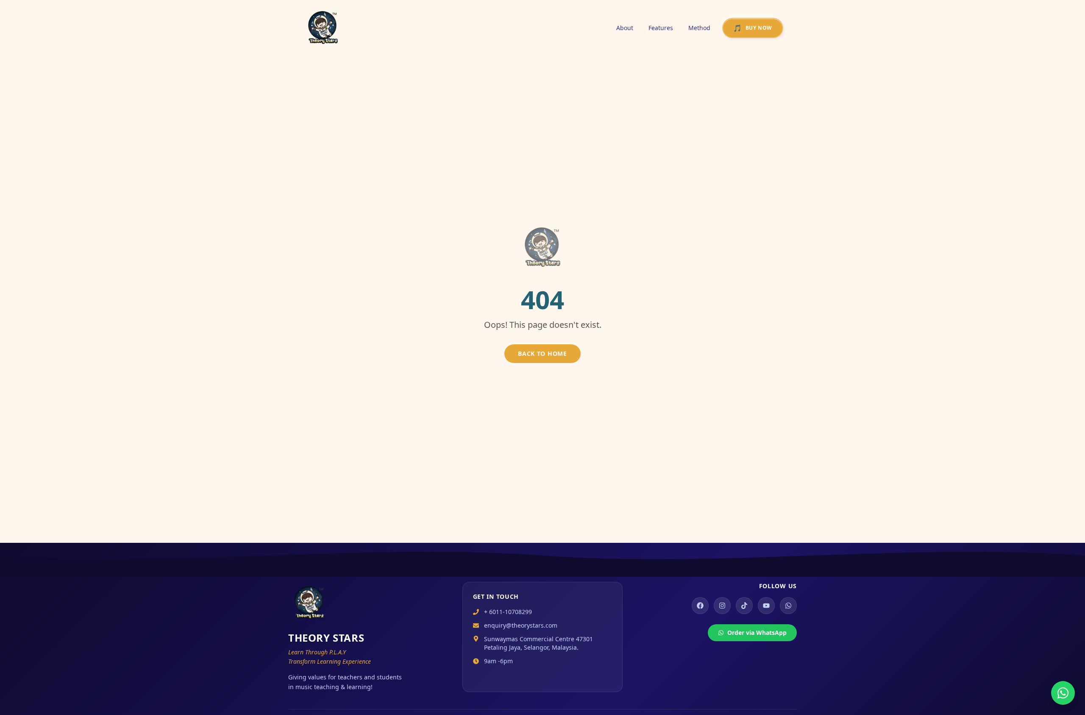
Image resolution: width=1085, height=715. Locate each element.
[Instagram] (722, 605)
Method (699, 28)
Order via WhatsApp (757, 632)
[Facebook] (700, 605)
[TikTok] (744, 605)
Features (660, 28)
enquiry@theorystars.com (520, 625)
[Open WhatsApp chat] (1063, 693)
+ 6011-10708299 (508, 612)
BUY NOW (752, 28)
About (624, 28)
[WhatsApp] (788, 605)
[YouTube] (766, 605)
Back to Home (542, 353)
